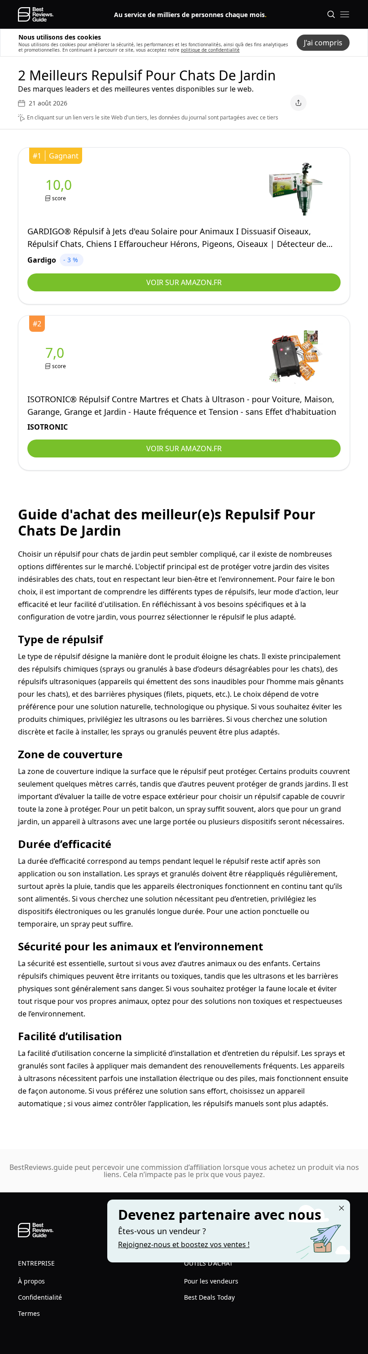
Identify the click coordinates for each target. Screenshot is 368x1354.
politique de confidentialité (210, 50)
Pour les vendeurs (211, 1281)
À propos (31, 1281)
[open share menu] (298, 102)
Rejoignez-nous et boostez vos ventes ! (184, 1244)
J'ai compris (323, 43)
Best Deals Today (209, 1297)
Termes (29, 1313)
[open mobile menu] (344, 14)
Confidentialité (40, 1297)
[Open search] (331, 14)
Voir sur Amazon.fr (184, 282)
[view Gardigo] (60, 189)
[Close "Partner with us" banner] (341, 1208)
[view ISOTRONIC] (56, 357)
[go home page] (35, 14)
